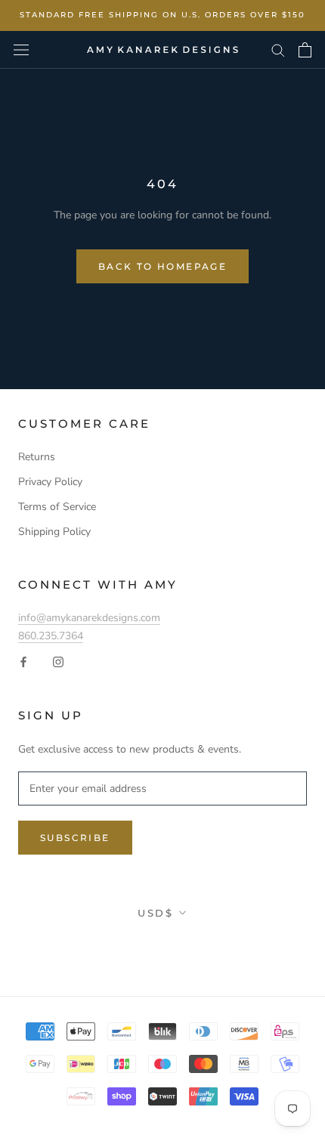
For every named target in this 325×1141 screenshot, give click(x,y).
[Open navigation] (21, 49)
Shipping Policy (54, 531)
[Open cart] (305, 49)
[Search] (278, 49)
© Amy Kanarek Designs (163, 946)
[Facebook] (23, 661)
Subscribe (75, 837)
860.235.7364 (50, 636)
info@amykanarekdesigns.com (89, 618)
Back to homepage (162, 266)
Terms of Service (57, 506)
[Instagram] (58, 661)
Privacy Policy (50, 482)
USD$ (155, 913)
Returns (36, 457)
